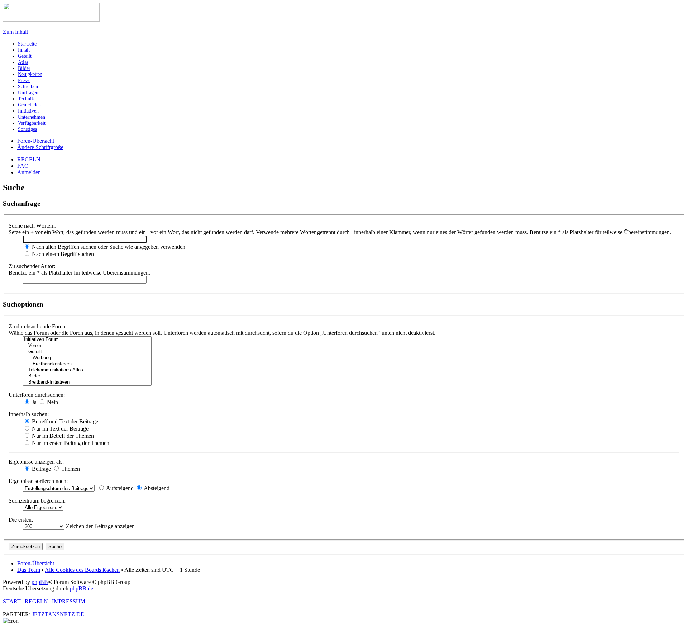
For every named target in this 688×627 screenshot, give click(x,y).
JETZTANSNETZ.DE (58, 614)
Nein (52, 402)
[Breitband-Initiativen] (87, 382)
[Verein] (87, 346)
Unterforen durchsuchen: (37, 395)
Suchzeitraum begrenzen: (37, 501)
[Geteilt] (87, 352)
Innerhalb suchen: (29, 414)
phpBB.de (81, 588)
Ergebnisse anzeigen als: (36, 462)
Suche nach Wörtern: (32, 226)
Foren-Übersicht (35, 141)
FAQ (23, 166)
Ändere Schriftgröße (40, 147)
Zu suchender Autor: (32, 266)
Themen (70, 469)
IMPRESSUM (68, 601)
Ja (33, 402)
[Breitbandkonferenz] (87, 364)
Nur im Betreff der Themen (62, 436)
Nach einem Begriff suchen (62, 254)
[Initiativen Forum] (87, 340)
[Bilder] (87, 376)
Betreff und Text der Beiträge (64, 421)
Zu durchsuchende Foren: (38, 326)
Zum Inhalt (15, 32)
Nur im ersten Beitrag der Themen (69, 443)
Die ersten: (21, 520)
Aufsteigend (119, 488)
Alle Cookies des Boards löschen (82, 570)
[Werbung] (87, 358)
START (12, 601)
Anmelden (29, 172)
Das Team (28, 570)
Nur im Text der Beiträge (59, 429)
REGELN (28, 159)
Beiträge (40, 469)
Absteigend (156, 488)
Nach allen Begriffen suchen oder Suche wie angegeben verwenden (107, 247)
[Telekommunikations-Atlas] (87, 370)
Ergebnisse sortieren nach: (38, 481)
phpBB (40, 582)
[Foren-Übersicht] (51, 19)
